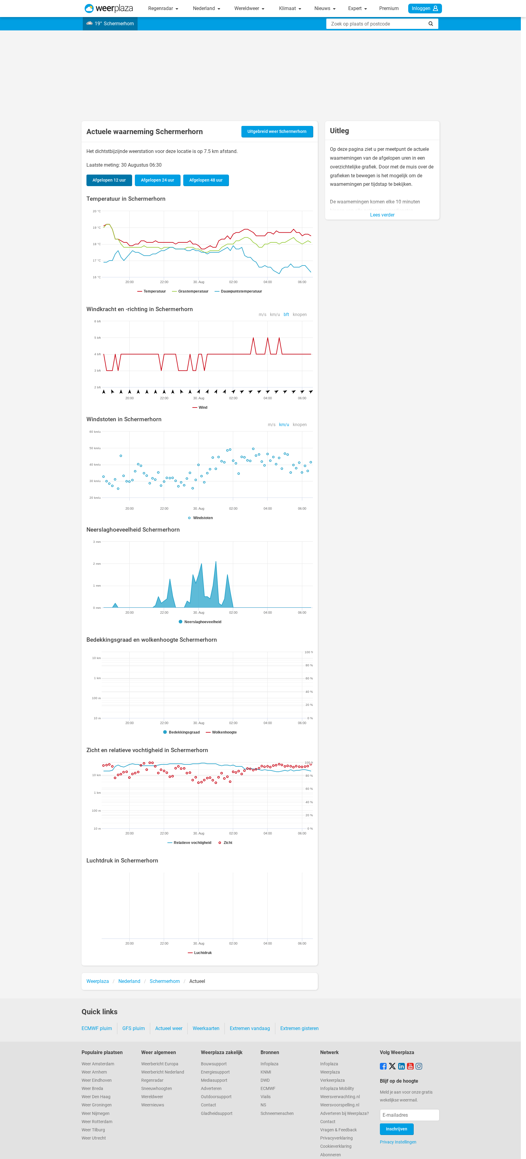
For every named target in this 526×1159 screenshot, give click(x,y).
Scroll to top (516, 1149)
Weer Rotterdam (97, 1121)
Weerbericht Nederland (162, 1072)
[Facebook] (383, 1066)
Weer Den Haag (96, 1096)
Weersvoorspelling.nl (339, 1105)
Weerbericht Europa (159, 1064)
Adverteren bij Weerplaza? (344, 1113)
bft (286, 314)
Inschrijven (396, 1129)
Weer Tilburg (93, 1130)
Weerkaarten (206, 1028)
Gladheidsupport (217, 1113)
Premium (389, 8)
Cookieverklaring (336, 1146)
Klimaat (288, 8)
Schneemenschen (277, 1113)
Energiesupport (215, 1072)
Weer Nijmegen (96, 1113)
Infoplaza (270, 1064)
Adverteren (211, 1088)
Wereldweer (247, 8)
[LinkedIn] (401, 1066)
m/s (262, 314)
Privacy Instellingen (398, 1142)
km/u (275, 314)
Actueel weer (168, 1028)
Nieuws (322, 8)
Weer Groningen (97, 1105)
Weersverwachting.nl (340, 1096)
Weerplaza (330, 1072)
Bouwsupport (214, 1064)
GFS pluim (133, 1028)
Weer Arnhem (94, 1072)
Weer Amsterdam (98, 1064)
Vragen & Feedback (338, 1130)
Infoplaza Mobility (337, 1088)
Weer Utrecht (94, 1138)
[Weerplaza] (109, 8)
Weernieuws (152, 1105)
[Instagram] (419, 1066)
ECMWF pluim (97, 1028)
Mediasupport (214, 1080)
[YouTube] (410, 1066)
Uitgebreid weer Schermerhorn (277, 131)
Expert (355, 8)
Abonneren (330, 1154)
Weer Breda (92, 1088)
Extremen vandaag (250, 1028)
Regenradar (161, 8)
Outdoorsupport (216, 1096)
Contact (208, 1105)
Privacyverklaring (336, 1138)
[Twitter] (392, 1066)
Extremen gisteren (299, 1028)
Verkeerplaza (332, 1080)
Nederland (204, 8)
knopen (300, 314)
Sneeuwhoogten (156, 1088)
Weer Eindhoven (97, 1080)
